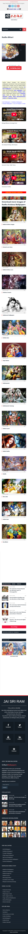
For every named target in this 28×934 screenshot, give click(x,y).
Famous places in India (8, 914)
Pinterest (14, 751)
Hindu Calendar (6, 902)
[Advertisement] (15, 24)
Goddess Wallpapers (17, 102)
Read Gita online (12, 98)
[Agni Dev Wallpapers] (4, 834)
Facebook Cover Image (8, 879)
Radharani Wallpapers (8, 315)
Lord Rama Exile (14, 656)
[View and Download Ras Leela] (14, 487)
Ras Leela (5, 496)
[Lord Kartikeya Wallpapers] (17, 829)
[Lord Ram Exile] (14, 648)
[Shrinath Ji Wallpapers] (17, 834)
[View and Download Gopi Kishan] (14, 351)
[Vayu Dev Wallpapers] (11, 834)
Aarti (24, 92)
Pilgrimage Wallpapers (8, 855)
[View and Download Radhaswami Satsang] (14, 396)
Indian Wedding (6, 916)
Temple (20, 92)
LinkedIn (20, 739)
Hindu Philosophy (7, 900)
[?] (5, 199)
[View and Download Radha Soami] (14, 419)
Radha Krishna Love (8, 269)
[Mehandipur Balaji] (23, 823)
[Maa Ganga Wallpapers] (4, 823)
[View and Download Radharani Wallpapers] (14, 305)
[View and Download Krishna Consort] (14, 283)
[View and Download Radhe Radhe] (14, 441)
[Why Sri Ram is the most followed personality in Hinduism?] (5, 612)
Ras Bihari (5, 542)
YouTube (8, 739)
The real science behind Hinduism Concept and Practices (18, 605)
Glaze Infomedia (14, 932)
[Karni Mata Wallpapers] (17, 823)
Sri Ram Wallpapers (11, 761)
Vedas (12, 776)
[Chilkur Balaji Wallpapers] (23, 834)
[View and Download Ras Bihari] (14, 532)
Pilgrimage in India (7, 893)
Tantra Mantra (6, 910)
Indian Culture (6, 891)
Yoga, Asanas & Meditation (9, 898)
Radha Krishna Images (8, 224)
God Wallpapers (7, 102)
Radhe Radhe (6, 451)
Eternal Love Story (7, 247)
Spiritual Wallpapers (8, 857)
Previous (2, 651)
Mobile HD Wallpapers (8, 869)
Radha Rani (6, 519)
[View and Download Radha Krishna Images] (14, 215)
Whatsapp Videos (7, 877)
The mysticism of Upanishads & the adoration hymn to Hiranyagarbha (17, 590)
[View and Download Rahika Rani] (14, 328)
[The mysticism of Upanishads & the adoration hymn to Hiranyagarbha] (5, 589)
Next (26, 651)
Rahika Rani (6, 338)
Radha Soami (6, 428)
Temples (19, 584)
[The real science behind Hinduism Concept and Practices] (5, 605)
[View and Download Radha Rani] (14, 510)
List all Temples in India (19, 103)
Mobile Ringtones (7, 873)
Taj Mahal (5, 912)
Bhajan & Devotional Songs (9, 881)
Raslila (4, 474)
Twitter (20, 727)
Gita (15, 776)
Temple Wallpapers (7, 103)
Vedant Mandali (7, 922)
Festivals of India (7, 889)
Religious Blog (7, 584)
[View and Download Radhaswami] (14, 373)
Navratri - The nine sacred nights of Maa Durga (18, 620)
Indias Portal (6, 920)
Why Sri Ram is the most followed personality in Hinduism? (18, 612)
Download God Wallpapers (10, 818)
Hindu (3, 768)
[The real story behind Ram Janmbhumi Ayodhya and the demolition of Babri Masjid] (5, 598)
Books (13, 584)
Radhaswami (6, 383)
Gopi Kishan (6, 360)
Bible (12, 778)
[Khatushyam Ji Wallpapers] (11, 823)
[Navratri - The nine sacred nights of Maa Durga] (5, 620)
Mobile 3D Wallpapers (8, 871)
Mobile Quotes (6, 875)
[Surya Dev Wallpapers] (23, 829)
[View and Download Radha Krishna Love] (14, 260)
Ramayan (18, 776)
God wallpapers (18, 90)
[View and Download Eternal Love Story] (14, 237)
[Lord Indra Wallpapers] (4, 829)
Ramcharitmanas (6, 778)
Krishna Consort (7, 292)
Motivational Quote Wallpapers (10, 859)
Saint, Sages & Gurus (8, 895)
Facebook (8, 727)
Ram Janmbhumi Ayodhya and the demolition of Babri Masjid (17, 598)
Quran (17, 778)
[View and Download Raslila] (14, 464)
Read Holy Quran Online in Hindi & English (13, 3)
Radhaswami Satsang (8, 406)
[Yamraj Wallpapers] (11, 829)
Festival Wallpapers (7, 861)
